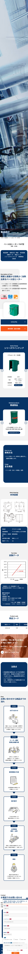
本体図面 (22, 253)
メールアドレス (7, 918)
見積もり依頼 (23, 938)
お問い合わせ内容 (14, 942)
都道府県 (6, 931)
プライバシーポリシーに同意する (15, 949)
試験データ (10, 255)
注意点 (14, 258)
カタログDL (14, 322)
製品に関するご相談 (8, 938)
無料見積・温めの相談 (14, 329)
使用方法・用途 (14, 253)
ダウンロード (18, 385)
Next (25, 370)
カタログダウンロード (14, 432)
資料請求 (16, 938)
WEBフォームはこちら (12, 652)
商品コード (18, 255)
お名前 (6, 911)
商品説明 (5, 253)
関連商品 (21, 256)
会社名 (6, 904)
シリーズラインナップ (11, 256)
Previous (2, 370)
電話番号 (6, 925)
